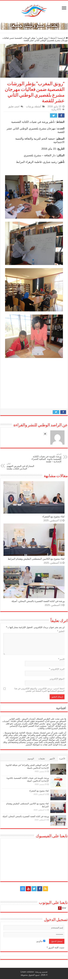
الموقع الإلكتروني (57, 679)
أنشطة (53, 38)
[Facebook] (39, 888)
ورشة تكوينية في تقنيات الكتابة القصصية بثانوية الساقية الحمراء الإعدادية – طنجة (46, 458)
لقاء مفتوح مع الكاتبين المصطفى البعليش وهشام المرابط (36, 558)
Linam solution (27, 972)
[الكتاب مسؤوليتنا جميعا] (34, 25)
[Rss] (45, 888)
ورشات (29, 106)
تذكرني (39, 941)
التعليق (61, 631)
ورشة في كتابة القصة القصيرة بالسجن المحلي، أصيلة (38, 601)
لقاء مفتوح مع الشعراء (53, 516)
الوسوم (31, 758)
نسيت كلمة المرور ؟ (55, 947)
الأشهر (52, 758)
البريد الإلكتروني (57, 669)
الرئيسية (62, 38)
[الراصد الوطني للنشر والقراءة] (34, 10)
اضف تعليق (13, 106)
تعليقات (41, 758)
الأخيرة (62, 758)
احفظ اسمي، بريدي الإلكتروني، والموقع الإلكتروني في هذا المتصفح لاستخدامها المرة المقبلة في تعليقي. (39, 689)
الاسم (61, 659)
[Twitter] (34, 888)
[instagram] (22, 888)
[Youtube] (28, 888)
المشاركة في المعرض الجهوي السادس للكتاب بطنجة (20, 466)
